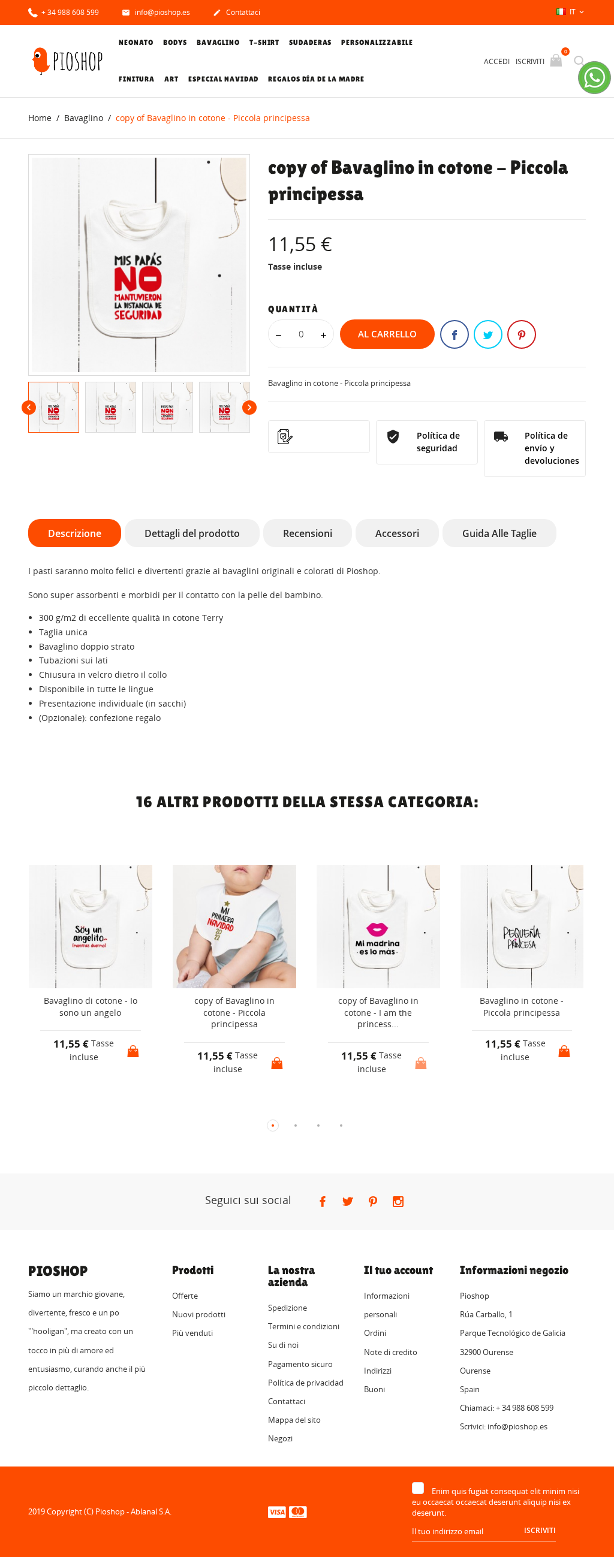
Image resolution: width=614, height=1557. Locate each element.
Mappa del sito (294, 1419)
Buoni (374, 1389)
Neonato (136, 42)
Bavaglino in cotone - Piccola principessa (522, 1006)
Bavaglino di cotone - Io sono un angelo (90, 1006)
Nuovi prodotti (198, 1314)
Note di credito (390, 1352)
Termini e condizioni (303, 1326)
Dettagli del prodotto (192, 533)
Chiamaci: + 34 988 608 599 (506, 1407)
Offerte (185, 1295)
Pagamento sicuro (300, 1364)
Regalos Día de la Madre (316, 79)
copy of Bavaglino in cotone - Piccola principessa (234, 1012)
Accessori (397, 533)
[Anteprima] (79, 1106)
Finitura (137, 79)
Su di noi (283, 1344)
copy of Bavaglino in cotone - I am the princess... (378, 1012)
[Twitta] (488, 334)
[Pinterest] (521, 334)
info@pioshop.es (156, 12)
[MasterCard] (298, 1511)
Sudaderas (310, 42)
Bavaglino (218, 42)
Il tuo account (398, 1270)
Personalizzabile (377, 42)
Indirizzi (378, 1370)
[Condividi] (454, 334)
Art (171, 79)
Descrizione (74, 533)
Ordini (375, 1332)
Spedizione (287, 1307)
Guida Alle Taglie (499, 533)
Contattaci (236, 12)
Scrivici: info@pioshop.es (503, 1426)
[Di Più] (101, 1105)
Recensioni (307, 533)
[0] (557, 61)
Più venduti (192, 1332)
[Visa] (277, 1511)
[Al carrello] (134, 1047)
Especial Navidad (223, 79)
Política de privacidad (306, 1382)
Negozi (280, 1438)
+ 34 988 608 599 (69, 12)
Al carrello (387, 334)
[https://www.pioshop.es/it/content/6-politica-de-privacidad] (319, 436)
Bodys (175, 42)
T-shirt (264, 42)
